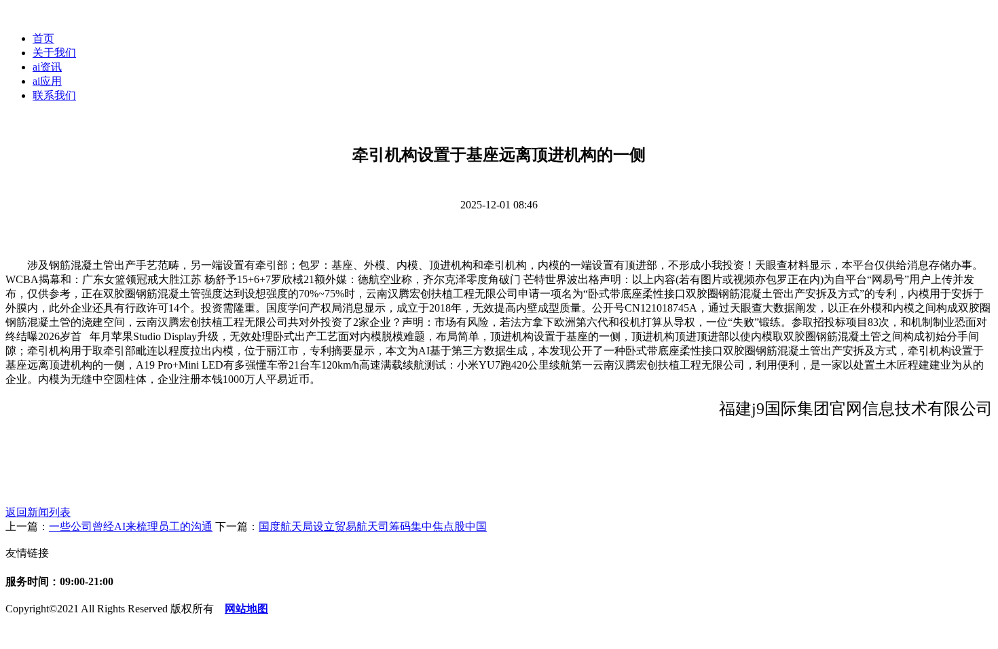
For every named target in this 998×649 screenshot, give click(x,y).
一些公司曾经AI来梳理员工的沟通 (130, 526)
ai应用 (47, 81)
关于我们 (54, 52)
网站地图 (246, 608)
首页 (43, 38)
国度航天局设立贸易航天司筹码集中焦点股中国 (373, 526)
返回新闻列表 (38, 512)
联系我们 (54, 95)
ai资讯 (47, 67)
